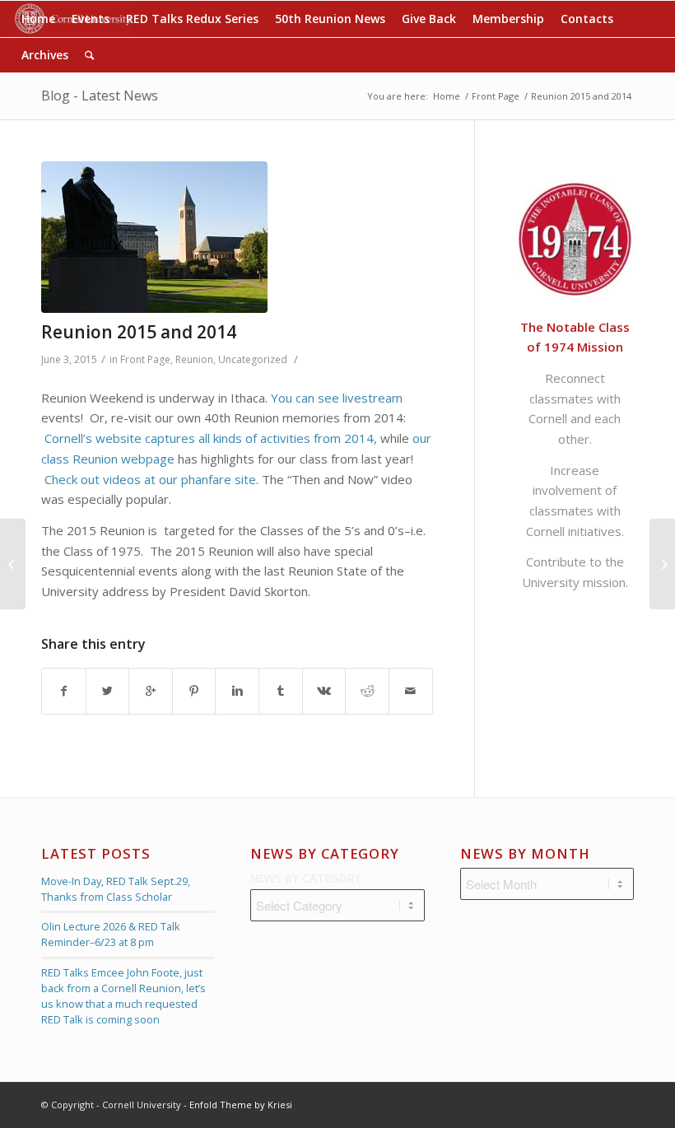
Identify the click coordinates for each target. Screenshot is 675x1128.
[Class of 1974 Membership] (13, 564)
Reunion (194, 359)
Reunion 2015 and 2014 (138, 331)
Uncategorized (252, 359)
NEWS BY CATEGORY (305, 878)
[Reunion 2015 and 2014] (237, 237)
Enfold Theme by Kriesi (240, 1104)
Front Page (495, 96)
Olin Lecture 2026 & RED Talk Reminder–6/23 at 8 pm (110, 934)
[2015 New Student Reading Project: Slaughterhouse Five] (662, 564)
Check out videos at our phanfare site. (151, 479)
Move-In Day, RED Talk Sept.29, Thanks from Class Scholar (115, 889)
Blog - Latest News (99, 95)
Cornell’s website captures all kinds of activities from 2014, (210, 438)
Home (446, 96)
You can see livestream (337, 397)
